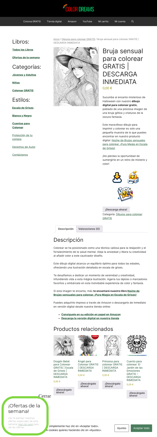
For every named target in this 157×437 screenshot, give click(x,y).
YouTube (87, 21)
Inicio (56, 39)
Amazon (72, 21)
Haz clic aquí (25, 424)
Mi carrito (103, 21)
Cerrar (44, 396)
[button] (132, 21)
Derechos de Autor (23, 146)
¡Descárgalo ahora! (64, 391)
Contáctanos (20, 154)
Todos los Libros (22, 49)
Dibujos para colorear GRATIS (78, 39)
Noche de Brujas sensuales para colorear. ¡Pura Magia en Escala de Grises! (125, 144)
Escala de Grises (23, 107)
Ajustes (121, 428)
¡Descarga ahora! (116, 209)
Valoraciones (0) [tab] (89, 228)
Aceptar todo (141, 428)
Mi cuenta (120, 21)
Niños (16, 82)
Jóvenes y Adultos (24, 74)
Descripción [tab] (66, 228)
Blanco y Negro (22, 115)
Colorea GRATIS (32, 21)
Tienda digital (54, 21)
